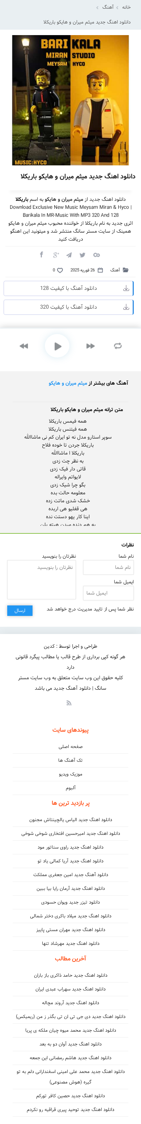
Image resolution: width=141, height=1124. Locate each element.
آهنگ (108, 7)
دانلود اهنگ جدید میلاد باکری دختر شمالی (70, 916)
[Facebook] (41, 254)
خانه (126, 7)
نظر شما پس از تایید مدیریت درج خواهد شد (90, 609)
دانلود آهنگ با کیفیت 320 (68, 307)
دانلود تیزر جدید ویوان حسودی (70, 902)
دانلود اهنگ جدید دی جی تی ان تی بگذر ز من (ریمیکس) (70, 1017)
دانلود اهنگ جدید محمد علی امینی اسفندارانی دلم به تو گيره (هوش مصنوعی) (71, 1077)
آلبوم (71, 788)
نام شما (126, 556)
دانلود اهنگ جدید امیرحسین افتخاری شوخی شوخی (70, 833)
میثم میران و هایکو (68, 383)
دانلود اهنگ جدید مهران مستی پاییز (70, 930)
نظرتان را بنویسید (59, 556)
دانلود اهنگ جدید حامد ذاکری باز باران (70, 975)
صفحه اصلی (71, 747)
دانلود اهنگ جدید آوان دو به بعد (70, 1044)
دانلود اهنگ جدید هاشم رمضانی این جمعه (70, 1058)
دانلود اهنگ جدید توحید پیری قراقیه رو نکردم (70, 1110)
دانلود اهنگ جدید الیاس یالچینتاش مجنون (70, 820)
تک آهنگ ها (70, 760)
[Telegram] (69, 254)
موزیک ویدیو (70, 774)
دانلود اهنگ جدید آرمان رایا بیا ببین (71, 888)
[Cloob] (96, 254)
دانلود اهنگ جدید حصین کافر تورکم (70, 1096)
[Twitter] (82, 254)
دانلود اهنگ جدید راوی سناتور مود (70, 847)
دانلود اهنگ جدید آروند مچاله (70, 1003)
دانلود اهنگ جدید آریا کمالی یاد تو (70, 861)
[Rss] (69, 702)
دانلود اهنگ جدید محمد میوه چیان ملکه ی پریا (70, 1030)
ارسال (19, 610)
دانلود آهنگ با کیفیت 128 (68, 288)
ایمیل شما (124, 582)
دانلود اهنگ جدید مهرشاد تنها (70, 943)
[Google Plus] (55, 254)
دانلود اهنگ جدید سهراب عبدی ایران (70, 989)
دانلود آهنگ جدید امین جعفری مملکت (70, 875)
